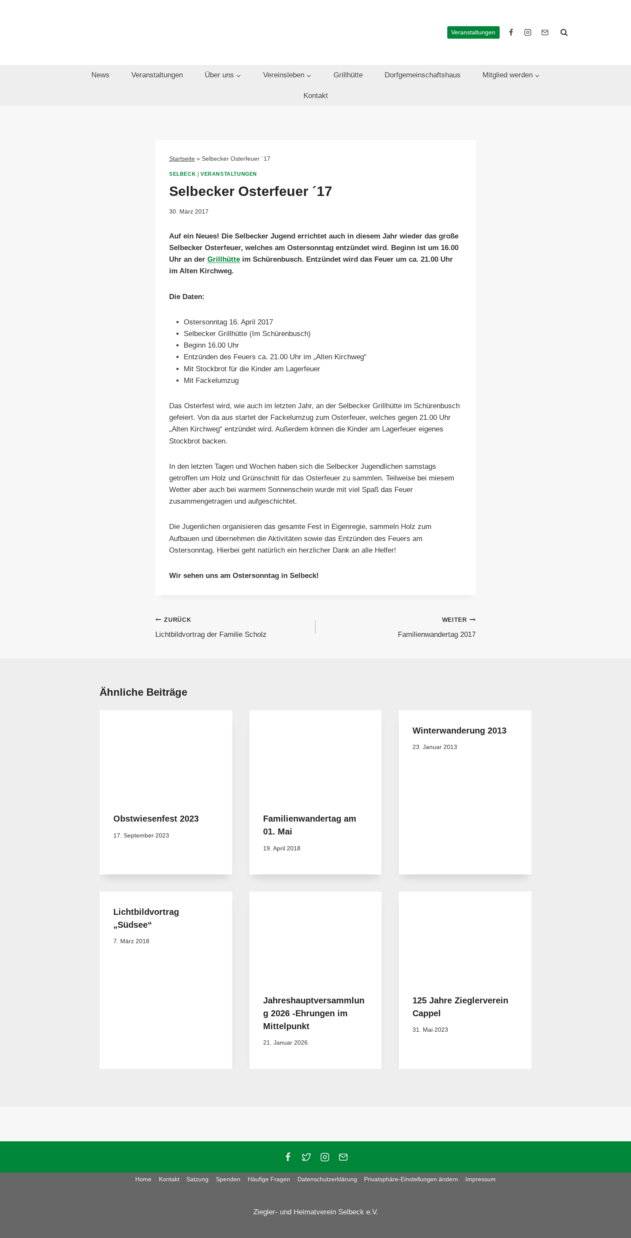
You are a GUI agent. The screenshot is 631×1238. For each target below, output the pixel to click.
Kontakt (315, 96)
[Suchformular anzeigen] (564, 32)
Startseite (182, 158)
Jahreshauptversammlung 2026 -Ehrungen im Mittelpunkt (313, 1013)
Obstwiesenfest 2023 (156, 818)
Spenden (228, 1179)
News (100, 75)
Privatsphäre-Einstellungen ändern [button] (411, 1179)
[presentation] (166, 754)
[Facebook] (288, 1157)
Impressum (480, 1179)
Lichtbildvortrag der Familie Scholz (211, 628)
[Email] (343, 1157)
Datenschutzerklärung (327, 1179)
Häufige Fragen (269, 1179)
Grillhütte (348, 75)
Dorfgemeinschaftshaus (423, 75)
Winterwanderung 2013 (460, 730)
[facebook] (511, 32)
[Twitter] (306, 1157)
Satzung (197, 1179)
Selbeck (182, 174)
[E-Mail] (544, 32)
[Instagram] (325, 1157)
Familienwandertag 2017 (437, 628)
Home (143, 1179)
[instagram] (528, 32)
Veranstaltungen (473, 32)
